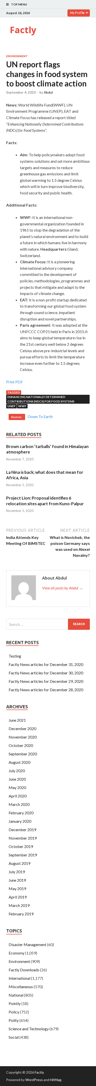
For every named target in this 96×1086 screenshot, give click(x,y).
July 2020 (17, 770)
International (19, 978)
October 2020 (21, 745)
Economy (16, 953)
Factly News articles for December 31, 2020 (46, 664)
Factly (23, 30)
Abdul (48, 92)
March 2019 (19, 905)
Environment (17, 56)
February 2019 (21, 913)
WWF (22, 406)
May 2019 (17, 888)
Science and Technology (29, 1028)
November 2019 (23, 838)
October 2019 (21, 846)
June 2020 (17, 779)
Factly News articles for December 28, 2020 (46, 689)
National (16, 995)
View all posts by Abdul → (62, 587)
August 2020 (19, 762)
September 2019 (23, 854)
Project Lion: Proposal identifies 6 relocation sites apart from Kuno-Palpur (45, 500)
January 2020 (20, 821)
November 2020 (23, 737)
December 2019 (22, 829)
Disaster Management (27, 944)
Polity (14, 1020)
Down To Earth (40, 416)
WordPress (34, 1080)
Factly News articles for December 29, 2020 (46, 681)
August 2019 (19, 863)
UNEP (11, 406)
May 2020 (17, 787)
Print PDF (14, 381)
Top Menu (19, 4)
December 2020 (22, 728)
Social (14, 1037)
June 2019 (17, 880)
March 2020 (19, 804)
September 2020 (23, 753)
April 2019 (18, 897)
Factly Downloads (24, 969)
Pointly (15, 1003)
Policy (14, 1011)
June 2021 (17, 720)
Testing (15, 656)
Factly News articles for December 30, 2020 (46, 672)
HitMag (55, 1080)
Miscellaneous (21, 986)
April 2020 (18, 796)
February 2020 (21, 812)
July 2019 (17, 871)
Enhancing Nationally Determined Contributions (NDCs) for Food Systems (40, 399)
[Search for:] (48, 624)
